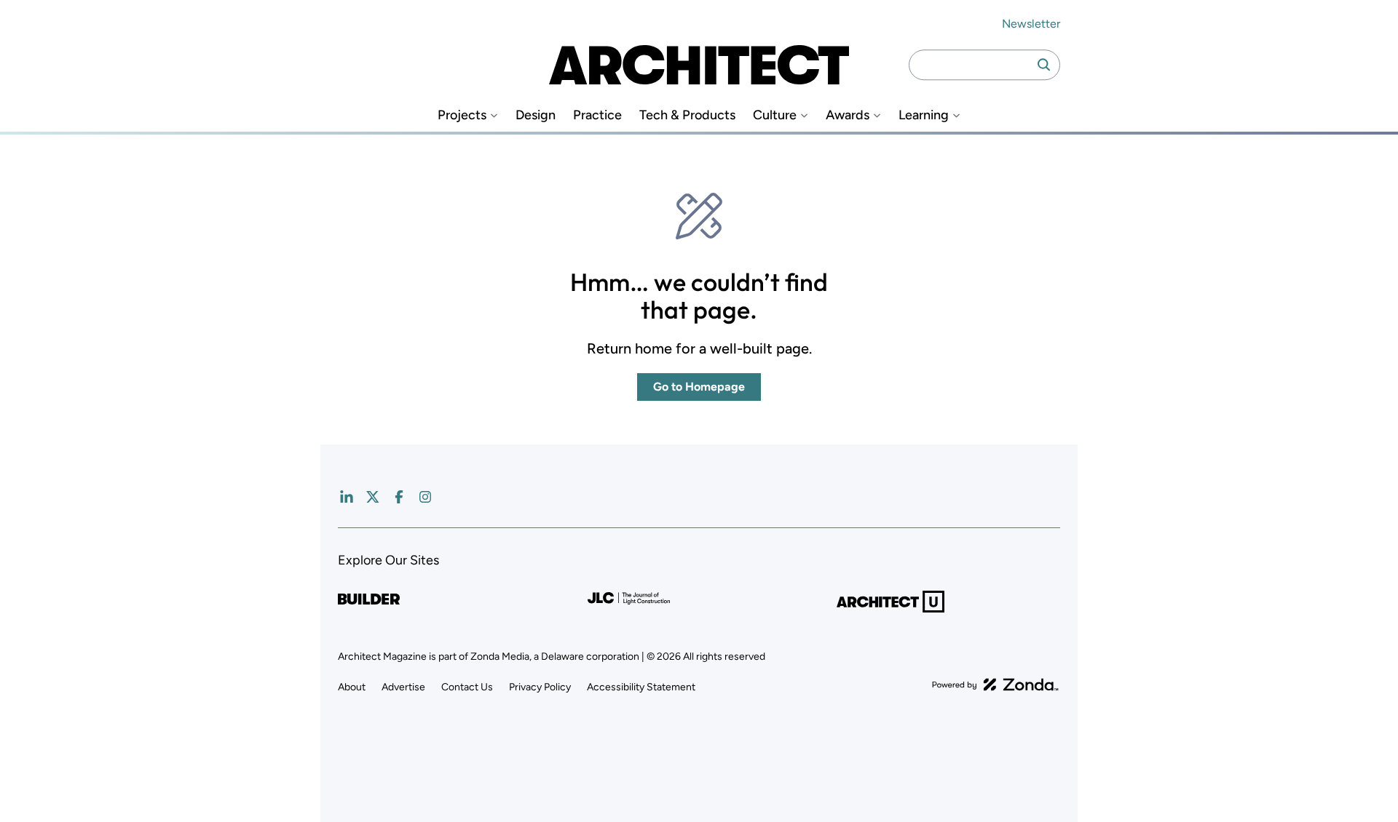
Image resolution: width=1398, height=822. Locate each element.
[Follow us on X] (373, 497)
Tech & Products (687, 115)
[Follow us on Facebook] (399, 497)
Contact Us (467, 687)
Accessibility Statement (641, 687)
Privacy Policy (540, 687)
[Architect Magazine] (699, 64)
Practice (597, 115)
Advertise (403, 687)
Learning (924, 115)
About (352, 687)
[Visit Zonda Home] (995, 684)
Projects (462, 115)
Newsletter (1031, 24)
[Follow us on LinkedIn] (346, 497)
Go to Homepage (699, 387)
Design (536, 115)
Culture (775, 115)
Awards (847, 115)
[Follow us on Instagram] (425, 497)
